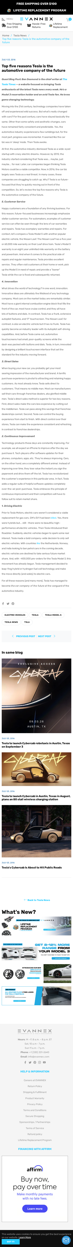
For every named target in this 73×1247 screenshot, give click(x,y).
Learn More (25, 1237)
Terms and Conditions (34, 1110)
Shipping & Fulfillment (35, 1092)
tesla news (11, 622)
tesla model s (53, 615)
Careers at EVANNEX (35, 1080)
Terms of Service (35, 1128)
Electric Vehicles (15, 615)
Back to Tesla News (39, 900)
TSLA (27, 622)
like (38, 543)
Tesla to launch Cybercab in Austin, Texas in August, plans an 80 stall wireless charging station (36, 798)
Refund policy (35, 1134)
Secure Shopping (34, 1116)
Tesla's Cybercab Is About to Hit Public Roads (32, 867)
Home (5, 35)
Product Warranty (34, 1098)
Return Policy (35, 1086)
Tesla (35, 615)
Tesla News (20, 35)
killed (53, 517)
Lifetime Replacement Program (35, 1140)
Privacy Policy (35, 1104)
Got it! (10, 1242)
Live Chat (66, 1240)
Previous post (25, 636)
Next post (45, 636)
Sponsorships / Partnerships (34, 1122)
